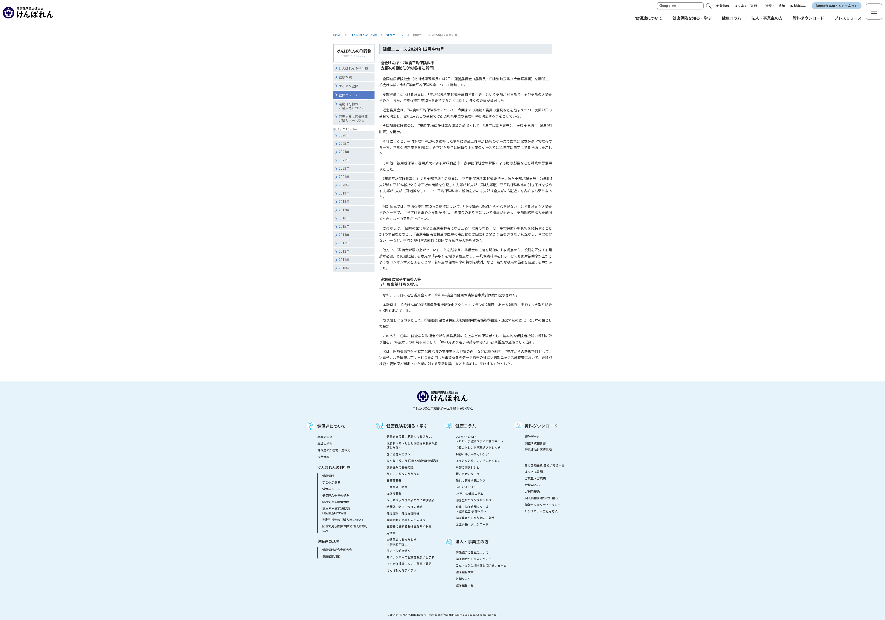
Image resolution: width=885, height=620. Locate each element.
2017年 (344, 209)
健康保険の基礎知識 (399, 467)
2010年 (344, 268)
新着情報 (722, 5)
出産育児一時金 (396, 487)
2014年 (344, 234)
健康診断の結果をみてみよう (405, 520)
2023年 (344, 160)
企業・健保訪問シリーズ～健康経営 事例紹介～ (472, 509)
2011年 (344, 259)
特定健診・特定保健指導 (402, 513)
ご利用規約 (532, 491)
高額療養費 (393, 480)
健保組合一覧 (465, 585)
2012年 (344, 251)
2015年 (344, 226)
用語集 (390, 533)
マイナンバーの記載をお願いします (410, 557)
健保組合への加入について (474, 559)
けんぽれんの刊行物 (363, 35)
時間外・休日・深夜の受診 (404, 507)
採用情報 (323, 457)
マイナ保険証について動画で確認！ (410, 563)
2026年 (344, 135)
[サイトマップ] (874, 11)
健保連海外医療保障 (538, 449)
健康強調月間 (331, 556)
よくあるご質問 (746, 5)
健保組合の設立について (472, 552)
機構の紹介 (324, 443)
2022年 (344, 168)
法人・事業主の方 (472, 541)
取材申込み (798, 5)
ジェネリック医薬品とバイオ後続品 (410, 500)
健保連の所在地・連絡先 (333, 450)
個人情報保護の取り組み (541, 498)
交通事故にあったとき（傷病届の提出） (401, 541)
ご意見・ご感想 (773, 5)
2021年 (344, 176)
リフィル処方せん (398, 550)
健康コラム (465, 426)
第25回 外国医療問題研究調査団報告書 (336, 510)
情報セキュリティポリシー (542, 504)
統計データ (532, 436)
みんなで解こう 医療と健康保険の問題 (412, 460)
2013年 (344, 243)
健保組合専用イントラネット (837, 5)
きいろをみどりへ (398, 454)
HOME (337, 35)
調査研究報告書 (535, 443)
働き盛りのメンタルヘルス (474, 500)
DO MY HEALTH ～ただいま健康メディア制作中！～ (479, 438)
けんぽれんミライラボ (401, 570)
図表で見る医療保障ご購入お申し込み (353, 118)
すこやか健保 (348, 86)
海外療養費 (393, 493)
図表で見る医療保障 (335, 502)
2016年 (344, 218)
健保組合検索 (465, 572)
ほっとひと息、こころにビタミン (478, 460)
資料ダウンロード (541, 426)
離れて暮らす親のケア (471, 480)
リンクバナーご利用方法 (541, 511)
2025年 (344, 143)
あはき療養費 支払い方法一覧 (544, 465)
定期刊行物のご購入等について (352, 106)
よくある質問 (534, 471)
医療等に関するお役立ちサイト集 (408, 526)
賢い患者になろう (468, 474)
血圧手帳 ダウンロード (472, 524)
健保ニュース (395, 35)
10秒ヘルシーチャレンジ (472, 454)
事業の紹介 (324, 437)
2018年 (344, 201)
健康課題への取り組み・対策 (475, 518)
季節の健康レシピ (468, 467)
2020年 (344, 185)
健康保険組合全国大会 (337, 549)
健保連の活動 (328, 541)
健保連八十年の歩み (335, 495)
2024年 (344, 151)
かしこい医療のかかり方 (402, 474)
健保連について (331, 426)
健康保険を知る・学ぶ (407, 426)
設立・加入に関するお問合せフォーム (481, 565)
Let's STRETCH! (467, 487)
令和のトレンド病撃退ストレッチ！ (480, 447)
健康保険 (345, 77)
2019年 (344, 193)
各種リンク (463, 578)
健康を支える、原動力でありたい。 (410, 436)
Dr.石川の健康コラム (469, 493)
